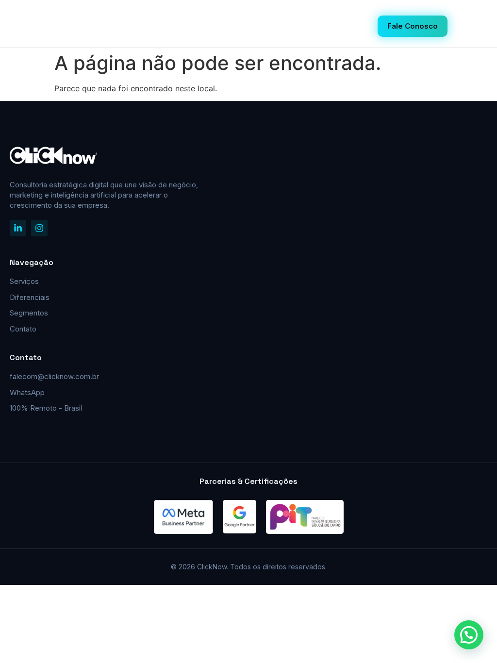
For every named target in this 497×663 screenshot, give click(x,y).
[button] (468, 634)
